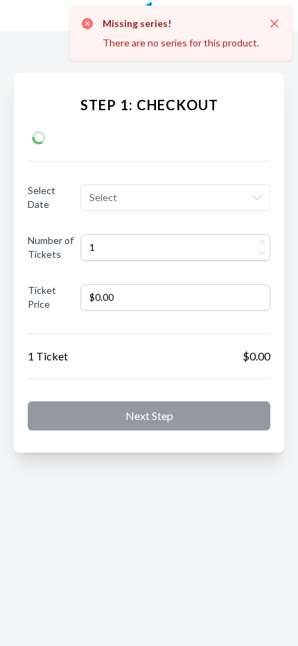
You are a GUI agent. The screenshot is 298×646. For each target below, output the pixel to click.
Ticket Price (42, 297)
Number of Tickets (50, 247)
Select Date (41, 197)
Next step (149, 415)
